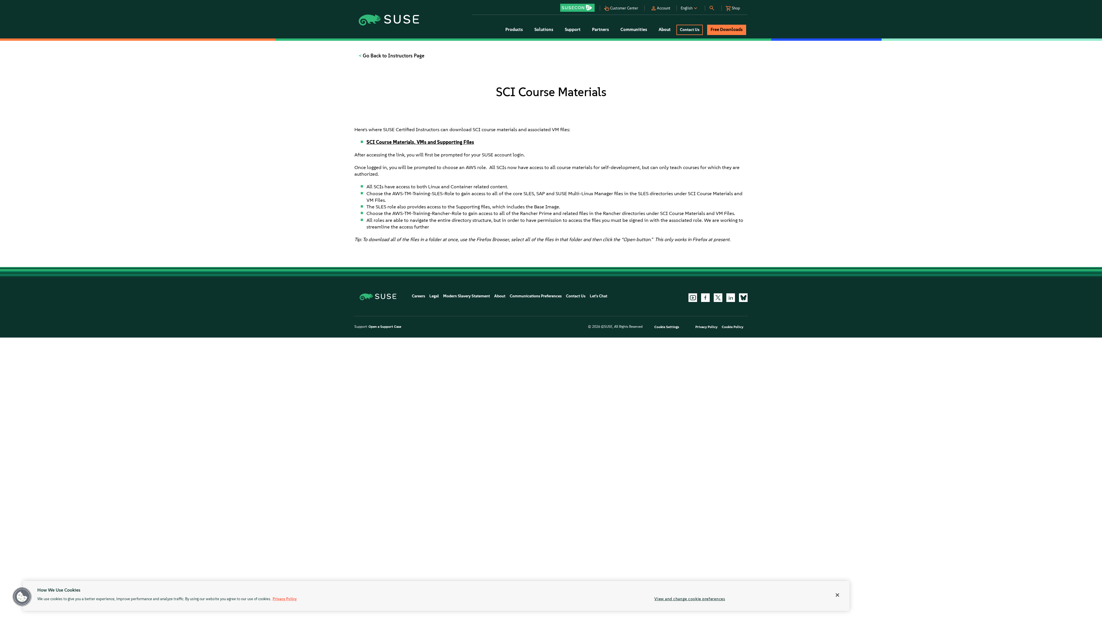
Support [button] (573, 29)
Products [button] (514, 29)
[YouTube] (692, 297)
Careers (418, 296)
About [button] (665, 29)
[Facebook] (705, 297)
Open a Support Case (384, 327)
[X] (718, 297)
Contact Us (575, 296)
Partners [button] (600, 29)
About (499, 296)
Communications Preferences (536, 296)
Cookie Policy (732, 327)
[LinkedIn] (730, 297)
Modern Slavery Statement (466, 296)
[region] (436, 596)
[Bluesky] (743, 297)
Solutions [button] (543, 29)
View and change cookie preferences (689, 598)
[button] (578, 6)
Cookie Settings (666, 327)
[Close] (837, 595)
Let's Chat (598, 296)
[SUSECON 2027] (577, 8)
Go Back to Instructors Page (393, 56)
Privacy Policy (706, 327)
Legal (434, 296)
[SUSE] (380, 296)
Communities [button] (633, 29)
